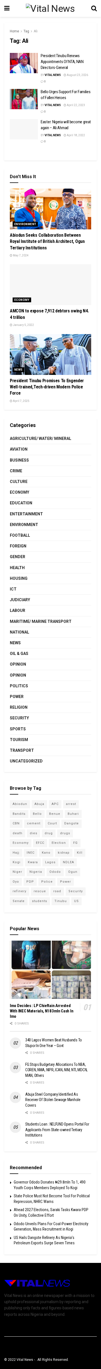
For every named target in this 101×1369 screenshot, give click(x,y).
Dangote (71, 823)
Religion (18, 707)
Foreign (18, 546)
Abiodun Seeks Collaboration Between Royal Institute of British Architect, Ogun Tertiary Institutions (47, 241)
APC (55, 804)
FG (75, 843)
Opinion (18, 664)
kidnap (64, 852)
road (57, 891)
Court (52, 823)
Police (47, 881)
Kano (46, 852)
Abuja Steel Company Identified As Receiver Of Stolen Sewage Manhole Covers (53, 1100)
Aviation (18, 449)
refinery (19, 891)
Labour (17, 610)
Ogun (72, 872)
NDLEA (68, 862)
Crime (16, 471)
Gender (17, 556)
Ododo (55, 872)
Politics (19, 686)
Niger (17, 872)
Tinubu (60, 901)
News (18, 369)
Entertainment (26, 514)
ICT (13, 589)
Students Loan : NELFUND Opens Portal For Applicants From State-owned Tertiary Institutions (57, 1129)
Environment (25, 224)
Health (17, 567)
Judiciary (20, 600)
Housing (18, 578)
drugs (65, 833)
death (17, 833)
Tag (26, 31)
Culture (18, 481)
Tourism (19, 739)
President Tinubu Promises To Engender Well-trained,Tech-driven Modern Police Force (47, 387)
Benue (54, 814)
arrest (71, 804)
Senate (19, 901)
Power (17, 696)
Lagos (50, 862)
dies (33, 833)
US (76, 901)
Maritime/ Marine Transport (41, 621)
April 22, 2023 (75, 105)
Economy (21, 299)
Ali (36, 31)
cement (33, 823)
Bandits (19, 814)
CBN (16, 823)
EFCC (40, 843)
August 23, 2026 (77, 75)
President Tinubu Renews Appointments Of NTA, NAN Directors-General (62, 61)
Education (21, 503)
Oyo (16, 881)
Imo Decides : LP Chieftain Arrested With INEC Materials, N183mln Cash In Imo (41, 1011)
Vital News (53, 75)
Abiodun (20, 804)
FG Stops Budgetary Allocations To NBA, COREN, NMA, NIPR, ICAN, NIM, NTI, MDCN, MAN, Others (56, 1070)
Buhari (73, 814)
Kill (79, 852)
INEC (31, 852)
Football (20, 535)
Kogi (16, 862)
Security (19, 718)
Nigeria (35, 872)
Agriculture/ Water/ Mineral (40, 438)
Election (59, 843)
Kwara (33, 862)
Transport (22, 750)
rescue (40, 891)
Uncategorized (26, 761)
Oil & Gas (19, 653)
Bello (37, 814)
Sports (18, 729)
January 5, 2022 (23, 324)
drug (49, 833)
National (19, 632)
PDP (30, 881)
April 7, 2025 (20, 400)
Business (19, 460)
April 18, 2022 (75, 135)
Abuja (39, 804)
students (39, 901)
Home (14, 31)
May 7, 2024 (20, 255)
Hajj (16, 852)
